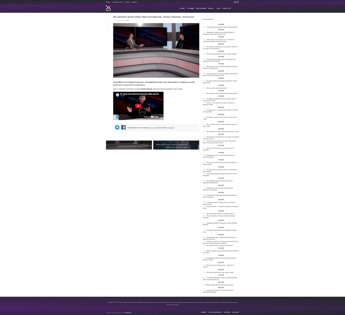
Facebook (153, 128)
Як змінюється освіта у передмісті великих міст (220, 245)
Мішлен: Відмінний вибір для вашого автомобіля (219, 285)
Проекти (210, 8)
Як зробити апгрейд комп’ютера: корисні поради (220, 272)
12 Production (226, 8)
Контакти (127, 2)
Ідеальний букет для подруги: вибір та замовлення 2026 (222, 27)
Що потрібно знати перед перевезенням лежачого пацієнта (223, 131)
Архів (218, 8)
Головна (182, 8)
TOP (128, 20)
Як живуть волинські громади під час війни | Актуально (133, 146)
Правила (108, 2)
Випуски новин (201, 8)
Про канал (134, 2)
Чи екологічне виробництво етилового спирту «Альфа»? (221, 54)
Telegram (171, 128)
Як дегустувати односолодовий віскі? (217, 88)
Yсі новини (190, 8)
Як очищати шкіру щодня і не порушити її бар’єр (220, 213)
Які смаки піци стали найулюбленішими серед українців (221, 93)
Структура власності (117, 2)
